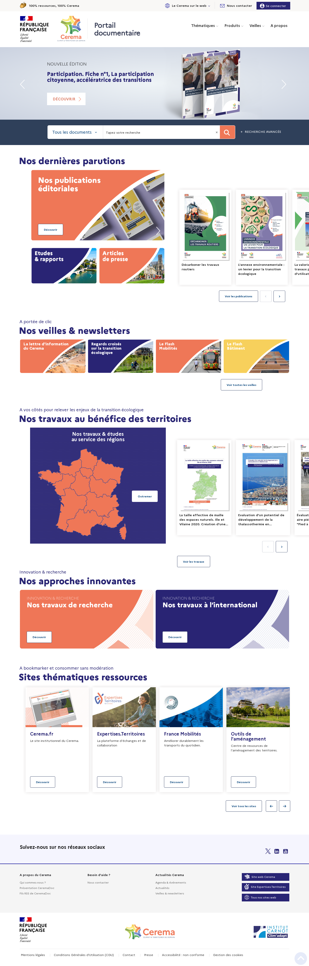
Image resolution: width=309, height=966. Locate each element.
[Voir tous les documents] (193, 561)
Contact (129, 955)
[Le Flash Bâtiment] (256, 355)
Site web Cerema (263, 877)
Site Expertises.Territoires (268, 887)
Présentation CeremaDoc (37, 888)
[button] (187, 5)
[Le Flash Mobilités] (188, 355)
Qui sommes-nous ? (33, 882)
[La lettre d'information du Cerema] (53, 355)
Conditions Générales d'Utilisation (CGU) (84, 955)
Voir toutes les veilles (241, 385)
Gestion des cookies (228, 955)
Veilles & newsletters (169, 893)
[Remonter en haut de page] (301, 958)
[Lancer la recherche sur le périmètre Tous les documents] (227, 132)
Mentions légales (33, 955)
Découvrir (64, 104)
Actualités (162, 888)
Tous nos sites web (263, 897)
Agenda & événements (170, 882)
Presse (148, 955)
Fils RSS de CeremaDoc (35, 893)
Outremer (145, 496)
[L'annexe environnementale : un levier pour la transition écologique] (262, 237)
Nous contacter (98, 882)
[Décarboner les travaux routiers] (205, 237)
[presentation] (279, 296)
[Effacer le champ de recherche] (217, 132)
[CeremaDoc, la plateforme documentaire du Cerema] (72, 28)
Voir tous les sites (244, 806)
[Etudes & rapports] (64, 264)
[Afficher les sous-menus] (209, 5)
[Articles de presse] (132, 264)
